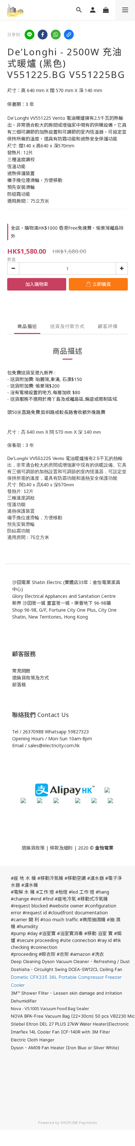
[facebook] (43, 34)
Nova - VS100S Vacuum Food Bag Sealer (50, 1008)
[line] (29, 34)
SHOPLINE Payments (78, 1122)
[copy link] (69, 34)
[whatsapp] (56, 34)
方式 (44, 678)
